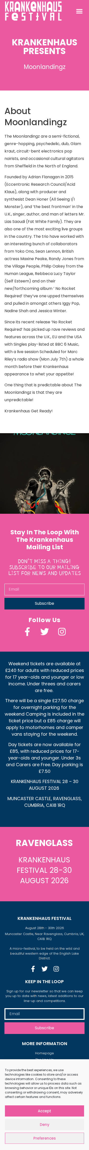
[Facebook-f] (27, 631)
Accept (44, 1111)
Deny (44, 1124)
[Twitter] (44, 631)
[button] (79, 11)
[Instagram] (61, 631)
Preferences (44, 1138)
